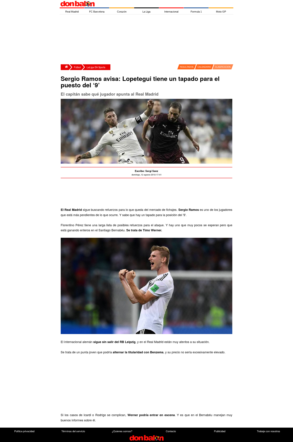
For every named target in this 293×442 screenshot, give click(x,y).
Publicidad (219, 431)
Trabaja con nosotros (268, 431)
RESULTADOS (186, 66)
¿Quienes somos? (122, 431)
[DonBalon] (65, 67)
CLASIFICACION (223, 66)
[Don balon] (142, 3)
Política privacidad (24, 431)
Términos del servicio (73, 431)
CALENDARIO (204, 66)
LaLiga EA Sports (96, 67)
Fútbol (77, 67)
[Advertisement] (147, 39)
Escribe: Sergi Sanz (146, 171)
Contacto (171, 431)
